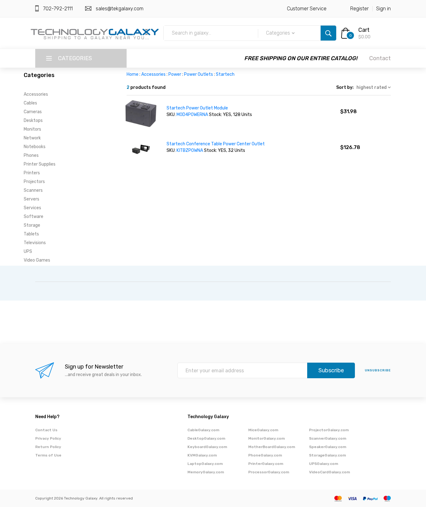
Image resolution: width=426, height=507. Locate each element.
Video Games (37, 260)
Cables (30, 103)
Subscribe (331, 370)
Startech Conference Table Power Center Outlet (216, 144)
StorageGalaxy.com (327, 455)
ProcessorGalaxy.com (268, 472)
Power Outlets (198, 74)
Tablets (31, 234)
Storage (32, 225)
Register (359, 9)
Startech (225, 74)
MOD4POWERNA (192, 114)
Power (174, 74)
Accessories (36, 94)
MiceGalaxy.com (263, 430)
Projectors (34, 181)
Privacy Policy (48, 438)
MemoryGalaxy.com (205, 472)
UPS (28, 251)
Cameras (33, 111)
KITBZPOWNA (190, 150)
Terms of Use (48, 455)
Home (132, 74)
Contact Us (46, 430)
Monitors (32, 129)
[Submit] (328, 33)
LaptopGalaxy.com (205, 463)
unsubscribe (378, 370)
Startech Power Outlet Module (197, 108)
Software (33, 216)
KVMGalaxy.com (202, 455)
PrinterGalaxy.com (265, 463)
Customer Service (307, 9)
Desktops (33, 120)
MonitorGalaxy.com (266, 438)
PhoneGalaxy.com (265, 455)
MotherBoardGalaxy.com (271, 447)
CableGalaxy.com (203, 430)
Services (32, 207)
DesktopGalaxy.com (206, 438)
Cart (364, 30)
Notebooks (35, 146)
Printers (32, 173)
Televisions (35, 242)
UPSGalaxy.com (323, 463)
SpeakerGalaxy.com (327, 447)
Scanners (33, 190)
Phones (31, 155)
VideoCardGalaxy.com (329, 472)
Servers (31, 199)
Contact (380, 58)
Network (32, 138)
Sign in (383, 9)
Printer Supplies (40, 164)
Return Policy (48, 447)
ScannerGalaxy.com (327, 438)
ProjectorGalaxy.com (329, 430)
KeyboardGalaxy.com (207, 447)
